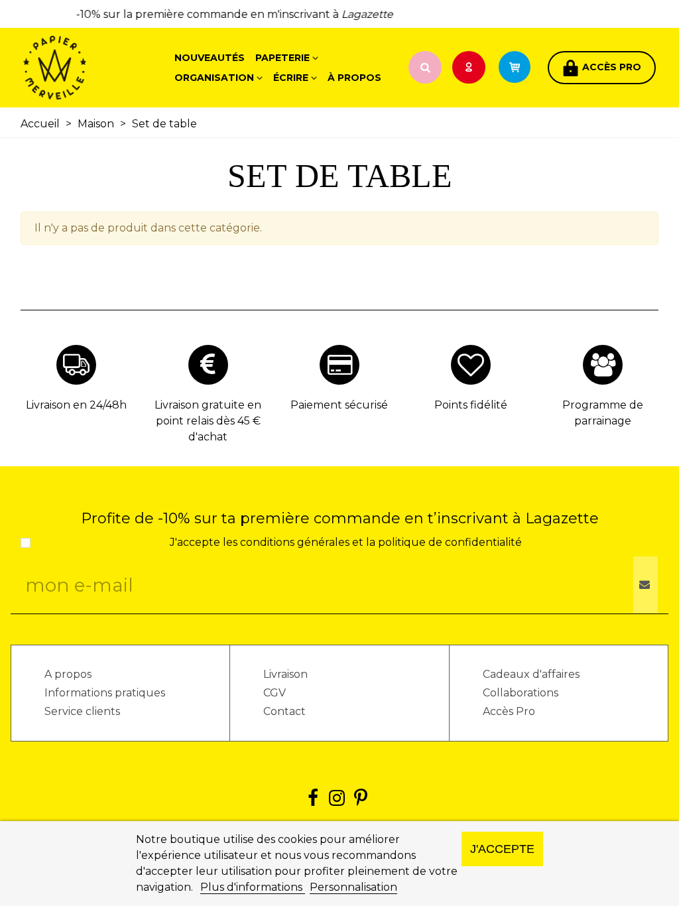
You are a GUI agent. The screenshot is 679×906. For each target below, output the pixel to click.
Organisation (214, 78)
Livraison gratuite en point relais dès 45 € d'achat (207, 421)
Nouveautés (209, 58)
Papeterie (282, 58)
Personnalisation (353, 887)
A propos (68, 674)
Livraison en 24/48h (76, 405)
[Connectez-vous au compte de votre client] (470, 68)
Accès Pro (509, 711)
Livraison (285, 674)
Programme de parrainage (602, 413)
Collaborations (520, 692)
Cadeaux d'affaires (531, 674)
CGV (274, 692)
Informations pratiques (104, 692)
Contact (284, 711)
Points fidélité (470, 405)
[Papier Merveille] (96, 67)
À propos (354, 78)
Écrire (290, 78)
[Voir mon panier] (520, 67)
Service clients (82, 711)
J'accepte (502, 849)
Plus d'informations (252, 887)
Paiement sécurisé (339, 405)
